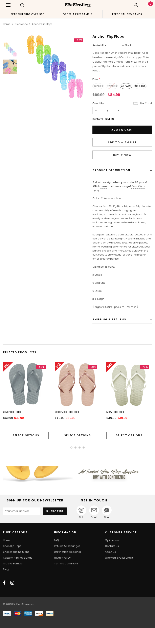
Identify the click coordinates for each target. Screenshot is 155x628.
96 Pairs (140, 86)
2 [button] (75, 448)
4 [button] (84, 448)
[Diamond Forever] (77, 474)
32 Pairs (112, 86)
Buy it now (122, 155)
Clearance (21, 24)
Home (6, 24)
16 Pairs (98, 86)
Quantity (98, 103)
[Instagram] (12, 583)
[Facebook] (4, 583)
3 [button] (80, 448)
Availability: (99, 45)
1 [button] (71, 448)
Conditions (138, 186)
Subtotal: (98, 119)
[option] (28, 14)
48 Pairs (126, 86)
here (104, 186)
